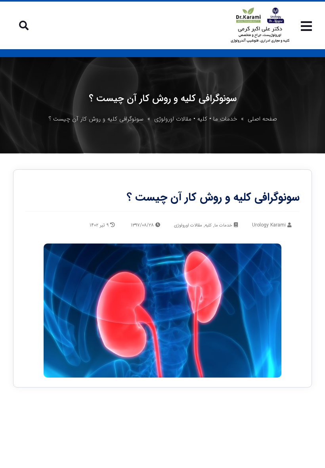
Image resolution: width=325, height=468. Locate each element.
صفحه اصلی (262, 119)
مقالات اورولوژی (172, 119)
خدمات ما (225, 119)
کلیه (202, 119)
